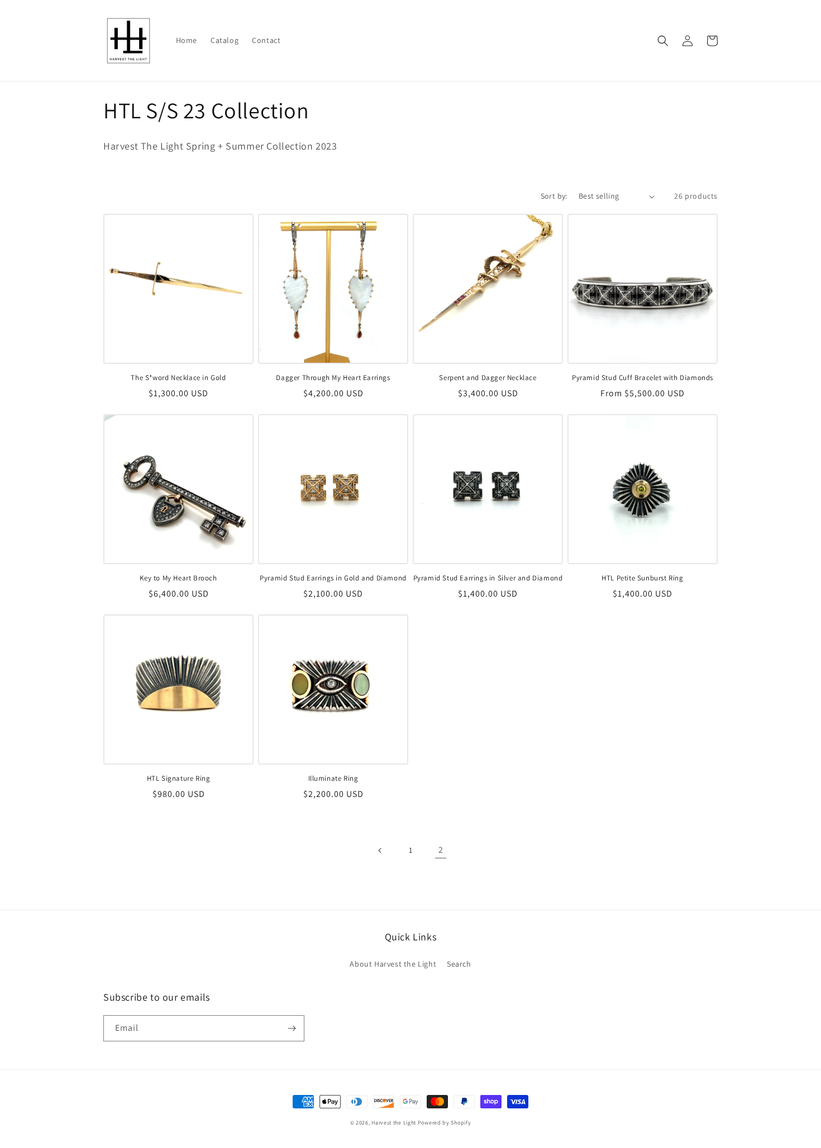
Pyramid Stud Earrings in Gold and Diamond (333, 578)
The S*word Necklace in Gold (178, 377)
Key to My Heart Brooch (178, 578)
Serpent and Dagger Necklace (487, 377)
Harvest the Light (393, 1122)
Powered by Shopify (444, 1122)
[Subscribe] (291, 1028)
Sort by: (554, 196)
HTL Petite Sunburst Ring (642, 578)
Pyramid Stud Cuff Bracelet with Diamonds (642, 377)
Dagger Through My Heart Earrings (333, 377)
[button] (663, 40)
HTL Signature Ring (179, 778)
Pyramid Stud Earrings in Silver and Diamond (488, 578)
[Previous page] (380, 850)
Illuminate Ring (333, 778)
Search (459, 964)
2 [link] (440, 850)
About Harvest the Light (393, 964)
